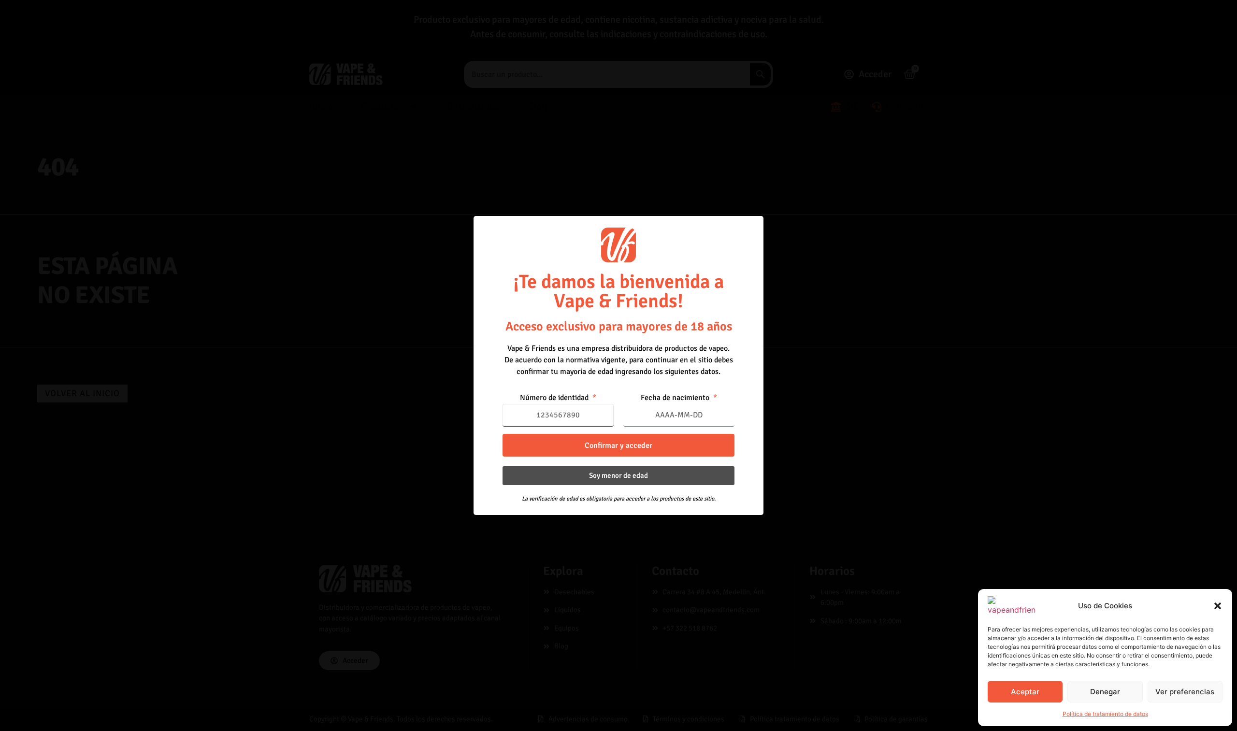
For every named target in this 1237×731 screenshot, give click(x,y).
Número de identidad (555, 398)
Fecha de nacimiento (676, 398)
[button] (1218, 606)
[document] (618, 365)
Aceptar (1025, 691)
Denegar (1105, 691)
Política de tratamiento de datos (1105, 713)
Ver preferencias (1184, 691)
